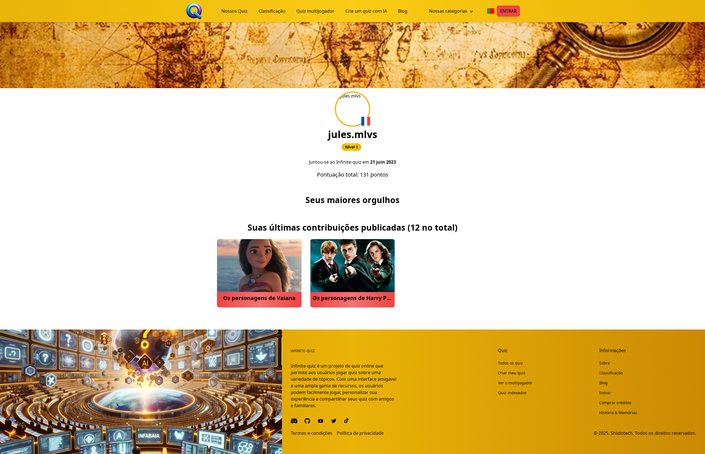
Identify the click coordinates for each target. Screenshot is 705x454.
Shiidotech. (622, 433)
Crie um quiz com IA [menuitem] (366, 11)
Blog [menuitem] (402, 11)
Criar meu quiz (511, 372)
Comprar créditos (615, 402)
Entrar (508, 11)
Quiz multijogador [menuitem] (315, 11)
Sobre (604, 363)
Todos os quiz (510, 363)
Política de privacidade (360, 433)
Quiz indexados (512, 392)
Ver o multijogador (515, 382)
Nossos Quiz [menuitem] (234, 11)
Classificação (611, 372)
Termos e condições (311, 433)
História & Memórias (618, 412)
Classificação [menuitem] (272, 11)
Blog (603, 382)
